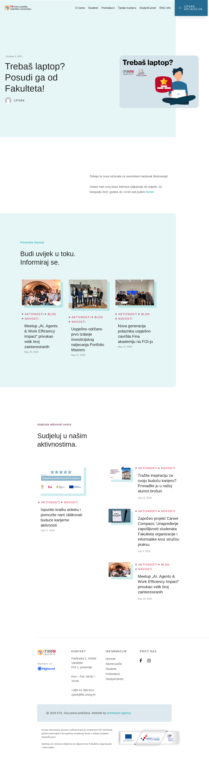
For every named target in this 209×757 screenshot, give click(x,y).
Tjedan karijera (127, 7)
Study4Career (147, 7)
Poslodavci (108, 7)
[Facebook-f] (141, 660)
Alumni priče (114, 663)
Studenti (93, 7)
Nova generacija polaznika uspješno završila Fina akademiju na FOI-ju (135, 334)
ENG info (165, 7)
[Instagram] (149, 660)
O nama (80, 7)
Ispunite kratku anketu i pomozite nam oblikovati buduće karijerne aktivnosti (61, 517)
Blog (52, 314)
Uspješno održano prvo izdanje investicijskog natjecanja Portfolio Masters (87, 339)
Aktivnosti (34, 314)
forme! (150, 192)
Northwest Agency (118, 713)
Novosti (32, 319)
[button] (191, 8)
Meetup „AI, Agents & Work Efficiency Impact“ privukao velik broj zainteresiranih (41, 336)
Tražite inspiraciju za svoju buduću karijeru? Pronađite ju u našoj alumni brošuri (157, 483)
